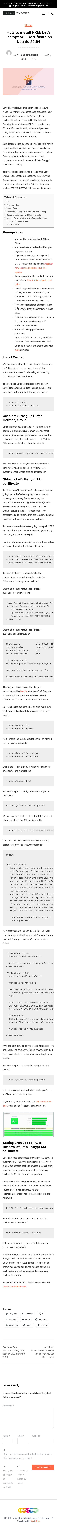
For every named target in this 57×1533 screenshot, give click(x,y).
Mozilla (23, 691)
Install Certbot (13, 208)
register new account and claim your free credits (34, 267)
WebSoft (35, 1521)
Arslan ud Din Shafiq (27, 55)
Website (36, 1436)
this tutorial (32, 280)
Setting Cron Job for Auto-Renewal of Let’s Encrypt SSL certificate (26, 220)
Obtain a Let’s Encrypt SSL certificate (23, 215)
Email (20, 1436)
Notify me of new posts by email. (22, 1476)
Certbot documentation (14, 1286)
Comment (8, 1405)
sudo (17, 350)
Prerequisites (12, 205)
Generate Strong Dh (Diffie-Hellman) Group (26, 212)
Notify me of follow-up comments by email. (8, 1478)
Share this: (15, 224)
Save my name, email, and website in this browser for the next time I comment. (28, 1456)
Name (6, 1436)
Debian (28, 25)
